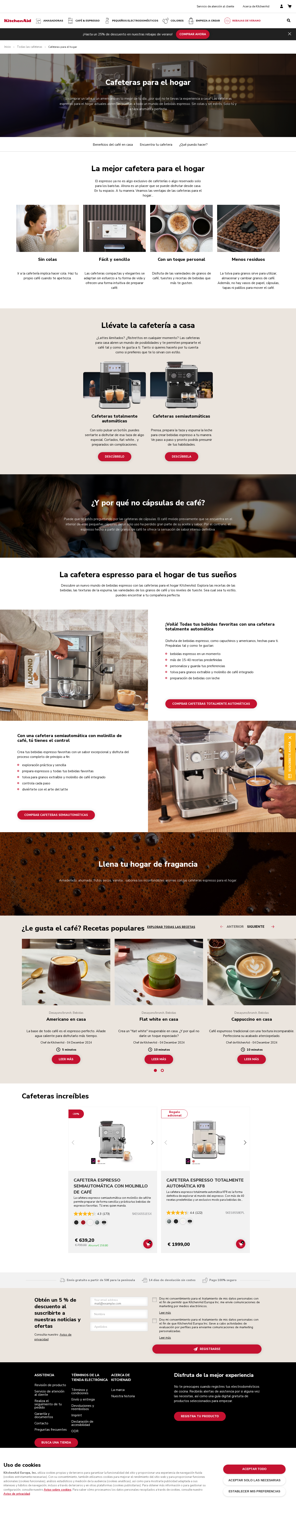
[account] (281, 7)
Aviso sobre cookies (57, 1490)
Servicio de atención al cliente (215, 6)
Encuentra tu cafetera (156, 144)
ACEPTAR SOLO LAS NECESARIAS (254, 1480)
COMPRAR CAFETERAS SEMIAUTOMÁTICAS (56, 815)
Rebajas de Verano (246, 20)
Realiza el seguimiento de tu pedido (48, 1404)
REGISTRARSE (210, 1349)
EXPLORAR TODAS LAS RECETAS (171, 927)
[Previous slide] (73, 1143)
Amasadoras (53, 20)
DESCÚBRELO (114, 456)
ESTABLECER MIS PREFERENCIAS (254, 1491)
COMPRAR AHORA (192, 34)
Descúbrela (181, 456)
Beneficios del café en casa (113, 144)
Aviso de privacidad (16, 1494)
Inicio (7, 47)
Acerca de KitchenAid (256, 6)
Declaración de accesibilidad (82, 1423)
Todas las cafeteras (29, 47)
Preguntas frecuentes (50, 1429)
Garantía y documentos (43, 1415)
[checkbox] (154, 1300)
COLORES (177, 20)
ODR (74, 1431)
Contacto (41, 1423)
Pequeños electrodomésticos (135, 20)
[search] (289, 20)
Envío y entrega (83, 1399)
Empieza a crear (208, 20)
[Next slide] (152, 1143)
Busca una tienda (56, 1443)
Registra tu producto (200, 1416)
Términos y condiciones (79, 1391)
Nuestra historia (123, 1396)
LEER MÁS (66, 1059)
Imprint (76, 1415)
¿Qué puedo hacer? (193, 144)
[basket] (289, 7)
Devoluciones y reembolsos (82, 1407)
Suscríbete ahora (290, 756)
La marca (118, 1390)
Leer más (165, 1312)
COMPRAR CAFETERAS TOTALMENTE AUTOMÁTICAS (211, 704)
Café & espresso (87, 20)
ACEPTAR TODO (254, 1469)
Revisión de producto (50, 1385)
